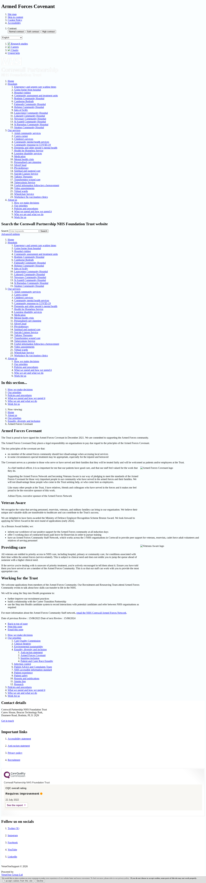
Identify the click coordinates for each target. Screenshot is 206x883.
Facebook (13, 842)
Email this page (15, 629)
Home (11, 412)
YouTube (12, 849)
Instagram (13, 835)
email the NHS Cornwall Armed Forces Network (101, 612)
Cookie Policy (15, 20)
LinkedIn (12, 856)
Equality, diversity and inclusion (24, 421)
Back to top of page (18, 623)
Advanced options (10, 234)
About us (12, 415)
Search (4, 231)
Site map (12, 14)
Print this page (15, 626)
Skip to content (15, 17)
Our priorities (14, 418)
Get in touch (7, 720)
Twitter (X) (13, 828)
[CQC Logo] (14, 777)
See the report (15, 805)
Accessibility (14, 23)
